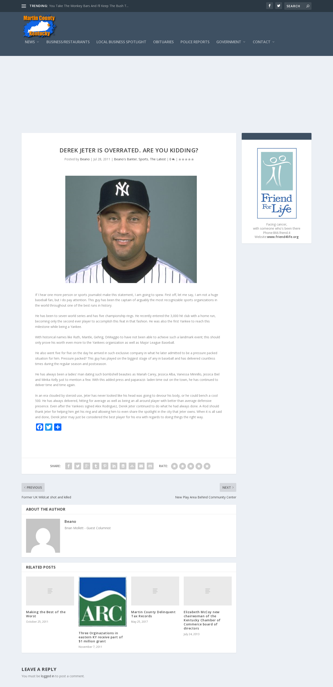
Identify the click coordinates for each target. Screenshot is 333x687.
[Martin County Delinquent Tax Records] (155, 591)
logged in (47, 676)
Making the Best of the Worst (45, 614)
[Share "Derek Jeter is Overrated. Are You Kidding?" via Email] (141, 466)
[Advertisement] (166, 90)
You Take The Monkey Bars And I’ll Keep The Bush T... (88, 6)
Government (228, 42)
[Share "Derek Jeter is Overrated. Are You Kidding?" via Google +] (86, 466)
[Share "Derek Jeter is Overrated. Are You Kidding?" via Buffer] (123, 466)
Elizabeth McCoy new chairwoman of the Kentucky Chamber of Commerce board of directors (202, 620)
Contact (261, 42)
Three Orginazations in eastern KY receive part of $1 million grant (101, 637)
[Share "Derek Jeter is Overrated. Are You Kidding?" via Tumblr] (95, 466)
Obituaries (163, 42)
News (30, 42)
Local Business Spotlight (121, 42)
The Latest (158, 159)
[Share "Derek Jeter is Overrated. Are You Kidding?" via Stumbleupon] (132, 466)
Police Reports (195, 42)
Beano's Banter (125, 159)
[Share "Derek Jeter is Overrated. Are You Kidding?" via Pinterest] (104, 466)
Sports (143, 159)
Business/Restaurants (68, 42)
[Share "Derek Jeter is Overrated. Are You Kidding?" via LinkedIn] (113, 466)
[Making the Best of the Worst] (50, 591)
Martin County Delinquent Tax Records (153, 614)
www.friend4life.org (283, 237)
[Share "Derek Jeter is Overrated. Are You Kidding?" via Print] (150, 466)
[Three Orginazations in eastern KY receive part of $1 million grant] (103, 601)
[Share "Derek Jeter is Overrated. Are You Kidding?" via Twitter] (77, 466)
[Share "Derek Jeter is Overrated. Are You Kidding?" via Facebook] (68, 466)
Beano (85, 159)
